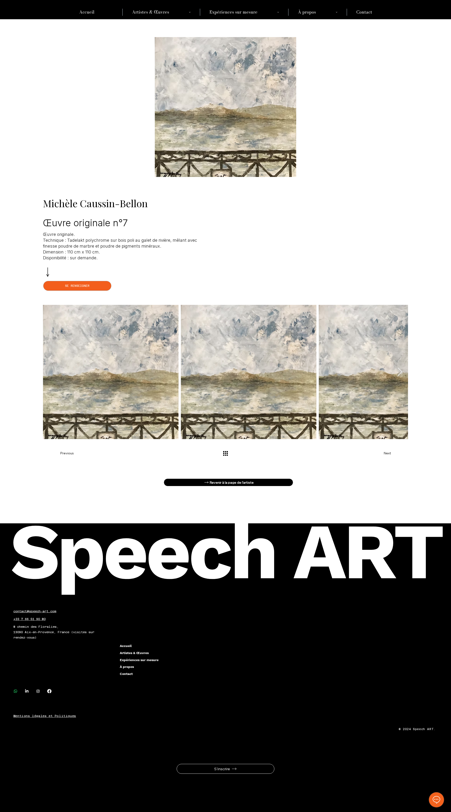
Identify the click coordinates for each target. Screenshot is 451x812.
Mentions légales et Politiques (44, 716)
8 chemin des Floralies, (36, 626)
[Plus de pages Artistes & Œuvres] (190, 12)
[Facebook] (49, 691)
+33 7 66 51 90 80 (29, 619)
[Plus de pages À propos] (336, 12)
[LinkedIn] (27, 691)
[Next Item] (400, 372)
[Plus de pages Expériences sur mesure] (278, 12)
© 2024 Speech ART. (418, 729)
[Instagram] (38, 691)
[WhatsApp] (15, 691)
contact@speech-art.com (34, 611)
